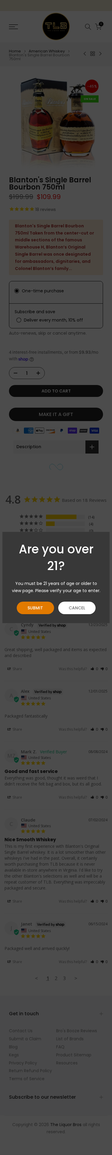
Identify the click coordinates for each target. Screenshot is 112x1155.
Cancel (77, 608)
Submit (35, 608)
